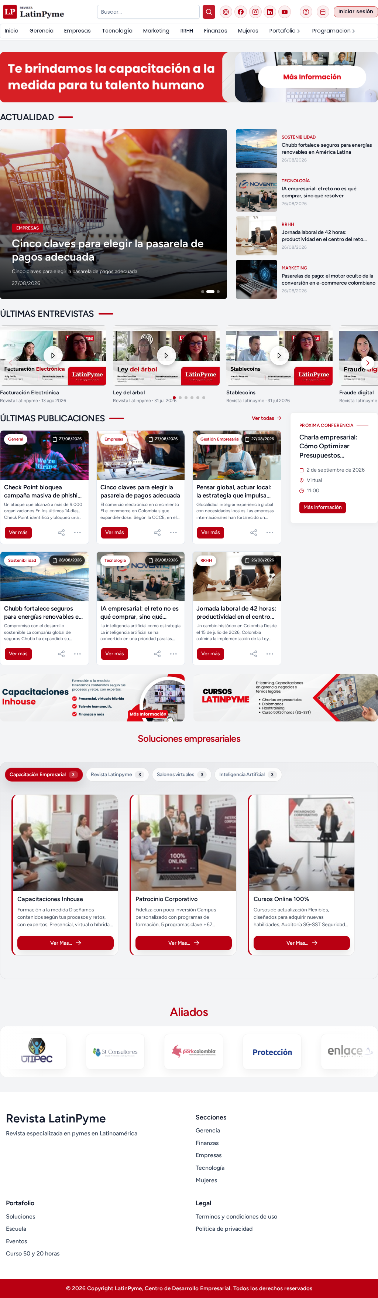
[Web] (226, 12)
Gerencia (208, 1130)
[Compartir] (61, 532)
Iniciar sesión (356, 11)
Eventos (16, 1241)
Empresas (208, 1155)
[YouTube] (284, 12)
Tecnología (210, 1167)
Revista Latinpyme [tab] (116, 774)
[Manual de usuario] (306, 12)
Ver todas (263, 418)
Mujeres (206, 1180)
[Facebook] (240, 12)
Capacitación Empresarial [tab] (42, 774)
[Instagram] (255, 12)
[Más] (77, 532)
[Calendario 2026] (323, 12)
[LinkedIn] (270, 12)
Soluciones (20, 1216)
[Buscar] (209, 12)
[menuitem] (11, 31)
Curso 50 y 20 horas (32, 1253)
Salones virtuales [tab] (180, 774)
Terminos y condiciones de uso (236, 1216)
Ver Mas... (61, 943)
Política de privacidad (224, 1228)
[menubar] (189, 31)
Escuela (16, 1228)
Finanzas (207, 1142)
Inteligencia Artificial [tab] (246, 774)
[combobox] (148, 12)
